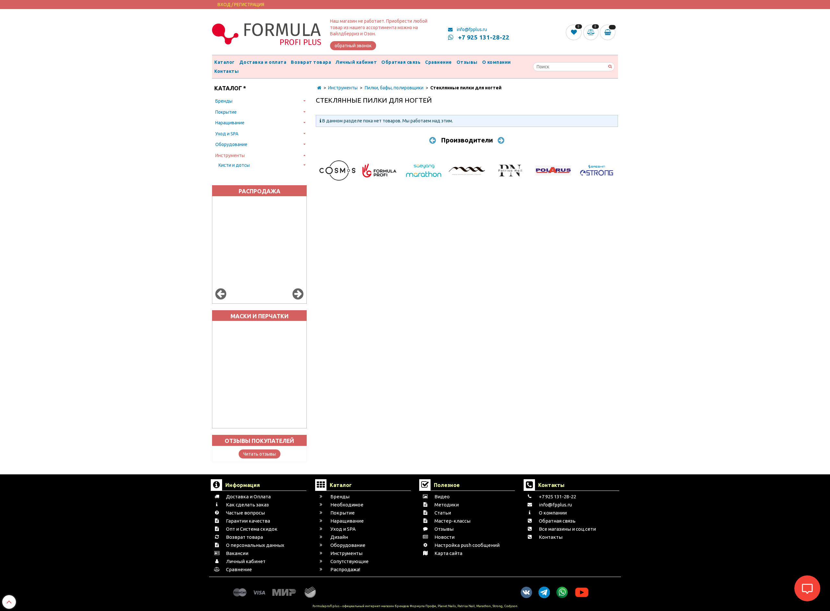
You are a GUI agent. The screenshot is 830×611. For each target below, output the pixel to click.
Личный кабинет (356, 62)
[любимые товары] (574, 32)
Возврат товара (311, 62)
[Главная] (319, 87)
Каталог (224, 62)
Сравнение (438, 62)
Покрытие (226, 112)
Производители (467, 140)
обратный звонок (353, 45)
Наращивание (229, 122)
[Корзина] (609, 32)
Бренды (223, 101)
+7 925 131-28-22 (482, 37)
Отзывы (467, 62)
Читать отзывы (259, 454)
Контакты (226, 71)
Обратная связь (401, 62)
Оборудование (231, 144)
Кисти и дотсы (234, 165)
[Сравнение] (591, 32)
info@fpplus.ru (471, 29)
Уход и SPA (226, 133)
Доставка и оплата (263, 62)
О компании (496, 62)
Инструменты (230, 155)
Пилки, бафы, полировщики (394, 87)
